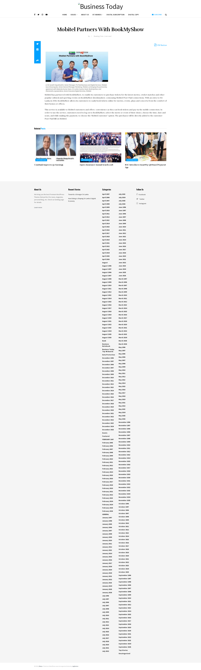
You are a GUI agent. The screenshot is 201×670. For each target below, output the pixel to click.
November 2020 (124, 478)
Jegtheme (75, 666)
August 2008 (106, 279)
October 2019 (124, 552)
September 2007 (125, 588)
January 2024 (107, 586)
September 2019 (41, 160)
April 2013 (105, 220)
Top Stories (123, 650)
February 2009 (107, 456)
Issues (73, 14)
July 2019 (105, 645)
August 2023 (106, 328)
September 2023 (125, 640)
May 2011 (122, 373)
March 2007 (123, 285)
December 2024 (108, 426)
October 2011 (124, 526)
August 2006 (106, 272)
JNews (40, 666)
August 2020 (106, 318)
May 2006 (122, 357)
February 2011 (107, 462)
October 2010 (124, 523)
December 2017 (108, 400)
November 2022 (124, 484)
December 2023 (108, 423)
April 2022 (105, 246)
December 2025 (108, 430)
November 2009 (124, 442)
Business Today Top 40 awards (108, 350)
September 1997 (125, 579)
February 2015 (107, 475)
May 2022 (122, 406)
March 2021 (123, 328)
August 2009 (106, 282)
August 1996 (106, 266)
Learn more (38, 207)
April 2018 (105, 236)
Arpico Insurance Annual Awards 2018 (96, 165)
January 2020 (107, 573)
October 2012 (124, 530)
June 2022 (122, 263)
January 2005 (107, 524)
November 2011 (124, 448)
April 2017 (105, 233)
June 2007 (122, 217)
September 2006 (125, 585)
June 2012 (122, 233)
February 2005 (107, 443)
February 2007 (107, 449)
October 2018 (124, 549)
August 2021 (106, 321)
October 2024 (124, 569)
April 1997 (105, 194)
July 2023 (122, 194)
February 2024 (107, 501)
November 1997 (124, 425)
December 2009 (108, 374)
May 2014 (122, 383)
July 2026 (122, 204)
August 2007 (106, 276)
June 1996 (122, 207)
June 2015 (122, 243)
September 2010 (125, 598)
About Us (85, 14)
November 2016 (124, 464)
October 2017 (124, 546)
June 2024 (122, 269)
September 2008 (125, 592)
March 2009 (123, 292)
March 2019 (123, 324)
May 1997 (122, 350)
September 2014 (125, 611)
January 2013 (107, 550)
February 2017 (107, 482)
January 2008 (107, 534)
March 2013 (123, 305)
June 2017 (122, 250)
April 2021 (105, 243)
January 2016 (107, 560)
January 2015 (107, 557)
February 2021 (107, 491)
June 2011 (122, 230)
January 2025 (107, 589)
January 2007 (107, 531)
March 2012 (123, 302)
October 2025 (124, 572)
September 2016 (125, 618)
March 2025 (123, 341)
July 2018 (105, 641)
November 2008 (124, 438)
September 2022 (125, 637)
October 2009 (124, 520)
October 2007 (124, 513)
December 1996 (108, 358)
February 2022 (107, 495)
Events (104, 433)
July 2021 (105, 648)
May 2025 (122, 416)
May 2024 (122, 412)
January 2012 (107, 547)
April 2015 (105, 227)
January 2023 (107, 583)
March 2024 (123, 337)
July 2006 (105, 602)
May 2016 (122, 390)
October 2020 (124, 556)
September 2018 (125, 624)
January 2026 (107, 592)
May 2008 (122, 364)
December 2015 (108, 394)
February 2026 (107, 511)
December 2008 (108, 371)
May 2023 (122, 409)
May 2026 (122, 419)
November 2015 (124, 461)
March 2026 (123, 344)
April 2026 (105, 259)
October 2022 (124, 562)
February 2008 (107, 452)
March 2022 (123, 331)
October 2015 (124, 539)
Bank (104, 341)
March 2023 (123, 334)
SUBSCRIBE (158, 14)
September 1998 (125, 582)
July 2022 (105, 651)
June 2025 (122, 272)
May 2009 (122, 367)
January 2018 (107, 566)
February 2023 (107, 498)
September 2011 (125, 601)
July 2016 (105, 635)
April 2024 (105, 253)
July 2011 (105, 619)
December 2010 (108, 377)
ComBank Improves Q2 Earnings (48, 165)
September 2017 (125, 621)
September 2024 (125, 644)
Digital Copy (133, 14)
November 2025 (124, 500)
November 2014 (124, 458)
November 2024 (124, 494)
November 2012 (124, 451)
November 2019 (124, 474)
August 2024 (106, 331)
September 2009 (125, 595)
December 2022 (108, 417)
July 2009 (105, 612)
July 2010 (105, 615)
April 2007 (105, 201)
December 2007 (108, 368)
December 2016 (108, 397)
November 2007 (124, 435)
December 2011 (108, 381)
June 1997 (122, 210)
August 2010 (106, 285)
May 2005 (122, 354)
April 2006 (105, 197)
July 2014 (105, 628)
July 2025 (122, 201)
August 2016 (106, 305)
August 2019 (106, 315)
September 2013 (125, 608)
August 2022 (106, 324)
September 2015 (125, 614)
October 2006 (124, 510)
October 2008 (124, 517)
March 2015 (123, 311)
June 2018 (122, 253)
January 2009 (107, 537)
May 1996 (122, 347)
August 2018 (106, 311)
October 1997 (124, 507)
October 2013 (124, 533)
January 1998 (107, 521)
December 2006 (108, 364)
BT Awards (97, 14)
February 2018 (107, 485)
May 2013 (122, 380)
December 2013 (108, 387)
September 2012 (125, 605)
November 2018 (124, 471)
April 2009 (105, 207)
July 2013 (105, 625)
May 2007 (122, 360)
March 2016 (123, 315)
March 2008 (123, 289)
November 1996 (124, 422)
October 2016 (124, 543)
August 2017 (106, 308)
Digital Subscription (115, 14)
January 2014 (107, 553)
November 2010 (124, 445)
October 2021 (124, 559)
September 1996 (125, 575)
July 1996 (105, 596)
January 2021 (107, 576)
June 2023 (122, 266)
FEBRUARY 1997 (108, 439)
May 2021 (122, 403)
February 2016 (107, 478)
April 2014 (105, 223)
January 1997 (107, 518)
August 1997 (106, 269)
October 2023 (124, 565)
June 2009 (122, 223)
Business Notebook (106, 345)
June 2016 (122, 246)
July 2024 (122, 197)
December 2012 (108, 384)
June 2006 (122, 214)
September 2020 (125, 631)
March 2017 (123, 318)
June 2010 (122, 227)
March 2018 (123, 321)
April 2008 (105, 204)
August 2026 (106, 337)
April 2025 (105, 256)
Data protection (108, 355)
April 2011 (105, 214)
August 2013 (106, 295)
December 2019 (108, 407)
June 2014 (122, 240)
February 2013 (107, 469)
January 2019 (107, 570)
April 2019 (105, 240)
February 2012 (107, 465)
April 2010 (105, 210)
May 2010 (122, 370)
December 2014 (108, 391)
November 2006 (124, 429)
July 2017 (105, 638)
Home (64, 14)
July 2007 (105, 606)
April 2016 (105, 230)
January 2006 (107, 527)
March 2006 (123, 282)
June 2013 (122, 236)
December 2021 (108, 413)
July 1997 (105, 599)
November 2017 (124, 468)
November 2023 (124, 491)
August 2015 (106, 302)
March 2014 (123, 308)
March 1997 (123, 279)
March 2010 (123, 295)
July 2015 (105, 632)
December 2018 (108, 404)
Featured (105, 436)
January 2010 (107, 540)
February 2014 (107, 472)
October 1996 (124, 504)
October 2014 (124, 536)
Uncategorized (124, 653)
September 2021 (125, 634)
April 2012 (105, 217)
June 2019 (122, 256)
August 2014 (106, 298)
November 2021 (124, 481)
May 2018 (122, 396)
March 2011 (123, 298)
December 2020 (108, 410)
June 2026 (122, 276)
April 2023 (105, 250)
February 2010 (107, 459)
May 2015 (122, 386)
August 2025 (106, 334)
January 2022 (107, 579)
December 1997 (108, 361)
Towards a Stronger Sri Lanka (78, 194)
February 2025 (107, 508)
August (105, 263)
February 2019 (107, 488)
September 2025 (125, 647)
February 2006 (107, 446)
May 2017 (122, 393)
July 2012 (105, 622)
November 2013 (124, 455)
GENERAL (105, 514)
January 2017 (107, 563)
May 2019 (122, 399)
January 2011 (107, 544)
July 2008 (105, 609)
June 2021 (122, 259)
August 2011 (106, 289)
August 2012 (106, 292)
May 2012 (122, 377)
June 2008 (122, 220)
